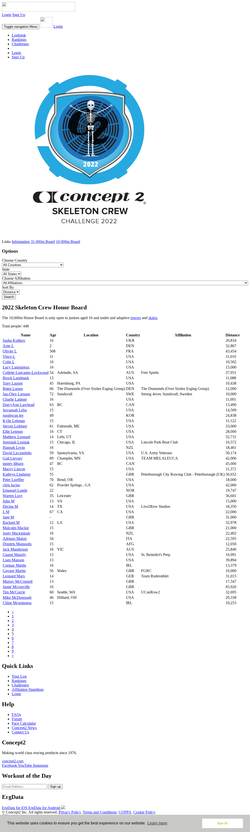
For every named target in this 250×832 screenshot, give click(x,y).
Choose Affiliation (16, 278)
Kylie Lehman (14, 421)
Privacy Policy (70, 812)
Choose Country (14, 260)
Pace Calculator (24, 723)
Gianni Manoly (14, 555)
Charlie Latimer (15, 399)
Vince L (9, 356)
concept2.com (12, 761)
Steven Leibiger (15, 426)
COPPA (125, 812)
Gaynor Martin (14, 571)
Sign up (55, 786)
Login (6, 15)
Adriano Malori (15, 538)
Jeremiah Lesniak (16, 442)
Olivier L (10, 351)
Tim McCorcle (14, 592)
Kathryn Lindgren (17, 474)
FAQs (16, 714)
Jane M (8, 517)
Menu (20, 26)
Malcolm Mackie (16, 528)
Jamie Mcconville (16, 587)
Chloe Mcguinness (17, 603)
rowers (135, 318)
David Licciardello (17, 453)
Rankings (19, 39)
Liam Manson (13, 560)
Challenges (20, 44)
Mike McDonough (17, 597)
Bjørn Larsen (13, 389)
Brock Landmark (16, 378)
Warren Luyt (12, 496)
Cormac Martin (14, 565)
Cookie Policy (144, 812)
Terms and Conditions (100, 812)
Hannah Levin (14, 447)
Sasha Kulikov (14, 340)
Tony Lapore (13, 383)
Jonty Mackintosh (16, 533)
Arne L (8, 346)
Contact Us (20, 732)
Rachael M (11, 522)
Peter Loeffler (13, 480)
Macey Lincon (14, 469)
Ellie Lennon (13, 431)
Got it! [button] (222, 823)
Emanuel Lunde (15, 490)
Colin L (9, 362)
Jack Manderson (15, 549)
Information (21, 242)
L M (6, 512)
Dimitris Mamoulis (17, 544)
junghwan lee (13, 415)
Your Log (19, 676)
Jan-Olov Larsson (16, 394)
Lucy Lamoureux (16, 367)
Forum (17, 719)
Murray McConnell (17, 581)
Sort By (8, 287)
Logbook (19, 35)
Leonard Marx (14, 576)
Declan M (10, 506)
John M (8, 501)
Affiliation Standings (28, 689)
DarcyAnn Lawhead (18, 405)
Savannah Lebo (15, 410)
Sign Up (18, 15)
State (6, 269)
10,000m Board (68, 242)
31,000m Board (43, 242)
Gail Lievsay (12, 458)
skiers (152, 318)
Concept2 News (24, 728)
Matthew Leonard (16, 437)
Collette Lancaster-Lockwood (26, 372)
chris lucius (11, 485)
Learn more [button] (157, 823)
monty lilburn (13, 464)
